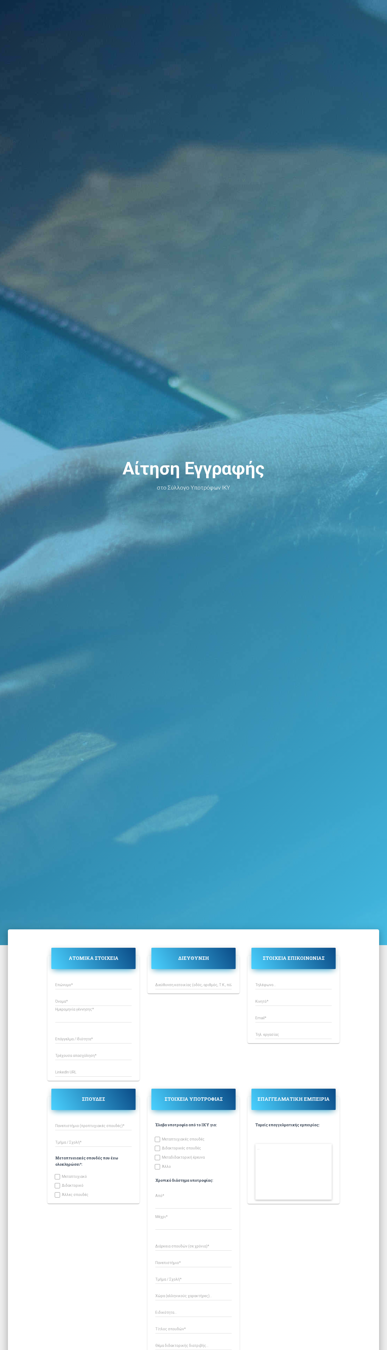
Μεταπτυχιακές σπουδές (183, 1139)
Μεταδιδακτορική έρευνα (183, 1157)
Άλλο (166, 1167)
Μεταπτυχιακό (74, 1177)
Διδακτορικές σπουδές (181, 1148)
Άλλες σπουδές (75, 1195)
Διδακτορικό (72, 1186)
